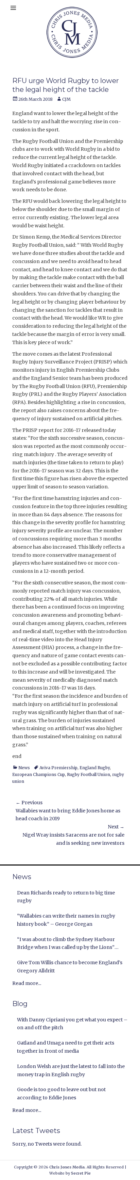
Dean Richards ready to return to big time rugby (66, 897)
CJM (66, 99)
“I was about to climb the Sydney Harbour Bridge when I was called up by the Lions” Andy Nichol (66, 944)
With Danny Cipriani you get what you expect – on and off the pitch (72, 1024)
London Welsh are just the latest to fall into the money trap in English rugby (71, 1070)
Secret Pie (81, 1173)
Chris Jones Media (67, 1167)
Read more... (26, 983)
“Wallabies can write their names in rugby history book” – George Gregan (66, 920)
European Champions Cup (38, 774)
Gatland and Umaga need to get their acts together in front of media (65, 1047)
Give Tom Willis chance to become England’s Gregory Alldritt (69, 966)
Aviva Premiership (58, 767)
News (24, 767)
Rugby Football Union (88, 774)
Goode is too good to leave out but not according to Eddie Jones (61, 1093)
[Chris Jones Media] (72, 32)
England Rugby (95, 767)
